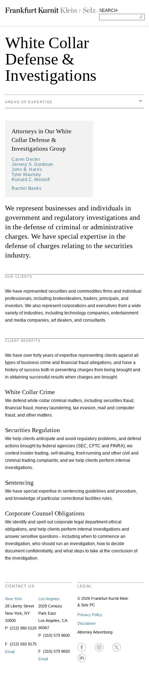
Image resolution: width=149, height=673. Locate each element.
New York (13, 599)
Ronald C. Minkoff (31, 179)
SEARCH (108, 10)
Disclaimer (86, 623)
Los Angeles (49, 599)
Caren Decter (26, 159)
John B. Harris (27, 169)
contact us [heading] (19, 586)
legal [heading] (84, 586)
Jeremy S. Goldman (33, 164)
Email (9, 651)
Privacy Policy (89, 615)
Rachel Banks (26, 188)
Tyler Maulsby (26, 174)
